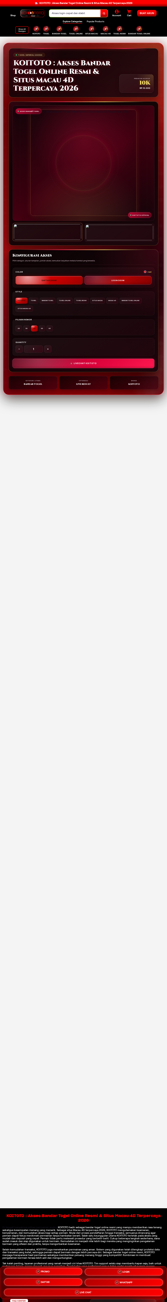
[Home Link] (32, 13)
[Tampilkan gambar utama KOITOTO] (48, 232)
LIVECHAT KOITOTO (85, 363)
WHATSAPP (126, 1281)
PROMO (45, 1272)
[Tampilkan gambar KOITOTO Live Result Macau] (119, 232)
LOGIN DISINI (118, 280)
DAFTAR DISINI (49, 280)
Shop (13, 15)
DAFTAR (45, 1281)
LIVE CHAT (85, 1291)
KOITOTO (63, 1227)
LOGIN (126, 1271)
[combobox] (75, 13)
